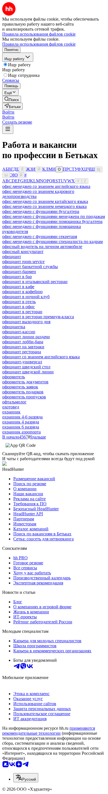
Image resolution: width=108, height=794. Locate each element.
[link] (11, 99)
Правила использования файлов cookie (39, 44)
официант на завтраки (23, 346)
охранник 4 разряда (20, 422)
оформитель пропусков (24, 396)
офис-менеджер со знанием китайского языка (45, 201)
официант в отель (19, 301)
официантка (13, 326)
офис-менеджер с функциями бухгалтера (40, 211)
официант (11, 256)
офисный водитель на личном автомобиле (42, 246)
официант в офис (18, 306)
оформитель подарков (22, 391)
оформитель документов (25, 381)
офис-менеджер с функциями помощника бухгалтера (52, 221)
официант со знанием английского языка (41, 356)
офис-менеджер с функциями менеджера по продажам (53, 216)
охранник (11, 412)
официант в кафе (18, 286)
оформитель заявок (20, 386)
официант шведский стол (26, 366)
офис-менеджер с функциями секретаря (39, 236)
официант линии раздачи (26, 336)
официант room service (23, 261)
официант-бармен (19, 271)
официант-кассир (18, 331)
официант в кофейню (22, 291)
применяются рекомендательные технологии (48, 731)
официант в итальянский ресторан (35, 281)
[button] (8, 112)
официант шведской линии (28, 371)
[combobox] (25, 777)
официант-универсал (22, 361)
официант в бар (17, 276)
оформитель (13, 376)
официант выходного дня (26, 321)
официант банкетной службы (30, 266)
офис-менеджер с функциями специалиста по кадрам (52, 241)
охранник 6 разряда (20, 427)
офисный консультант (22, 251)
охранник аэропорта (21, 432)
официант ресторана (21, 351)
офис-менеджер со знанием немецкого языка (44, 206)
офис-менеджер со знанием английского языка (46, 186)
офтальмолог (14, 402)
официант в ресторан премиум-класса (38, 316)
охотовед (10, 407)
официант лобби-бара (22, 341)
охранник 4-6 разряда (22, 417)
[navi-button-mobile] (7, 129)
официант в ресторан (22, 311)
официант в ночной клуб (26, 296)
